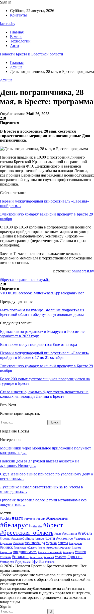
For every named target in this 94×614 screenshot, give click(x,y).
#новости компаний (50, 552)
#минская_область (25, 547)
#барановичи (57, 518)
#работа (60, 557)
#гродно (5, 538)
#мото (41, 547)
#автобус (29, 518)
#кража (51, 543)
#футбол (38, 562)
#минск (6, 547)
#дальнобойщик (22, 538)
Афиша (6, 80)
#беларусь (16, 525)
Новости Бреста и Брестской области (31, 54)
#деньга (39, 538)
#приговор (36, 557)
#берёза (37, 526)
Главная (17, 32)
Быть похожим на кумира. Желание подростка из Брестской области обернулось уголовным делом (42, 312)
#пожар (5, 557)
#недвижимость (25, 552)
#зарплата (82, 538)
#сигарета (7, 562)
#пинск (80, 552)
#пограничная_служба (30, 279)
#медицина (75, 543)
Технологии (20, 41)
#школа (49, 562)
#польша (20, 556)
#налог (76, 547)
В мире (16, 36)
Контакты (18, 15)
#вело (57, 533)
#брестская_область (26, 532)
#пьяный (49, 557)
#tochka (5, 518)
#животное (64, 538)
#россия (74, 556)
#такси (27, 561)
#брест (5, 279)
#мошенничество (58, 547)
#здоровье (6, 543)
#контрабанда (35, 543)
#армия (40, 518)
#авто (17, 518)
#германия (69, 533)
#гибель (85, 533)
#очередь (68, 552)
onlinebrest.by (83, 271)
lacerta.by (7, 23)
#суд (18, 562)
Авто (14, 45)
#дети (50, 538)
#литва (63, 543)
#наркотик (6, 552)
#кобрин (18, 543)
